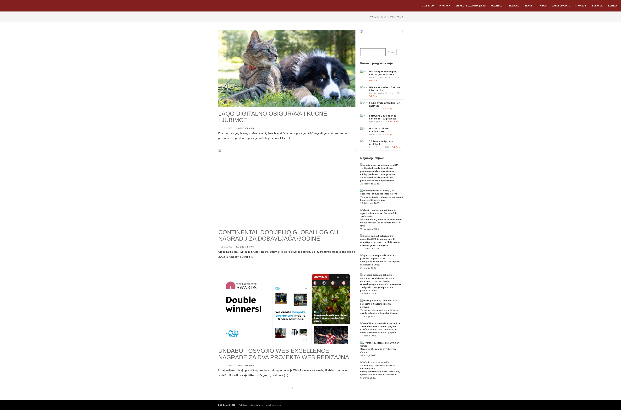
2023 (379, 16)
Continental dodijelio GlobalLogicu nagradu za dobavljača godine (278, 235)
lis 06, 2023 (226, 128)
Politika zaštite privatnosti (251, 405)
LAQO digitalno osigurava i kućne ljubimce (272, 116)
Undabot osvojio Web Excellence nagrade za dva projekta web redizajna (283, 354)
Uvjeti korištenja (273, 405)
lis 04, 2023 (226, 247)
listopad (389, 16)
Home (372, 16)
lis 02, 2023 (226, 365)
